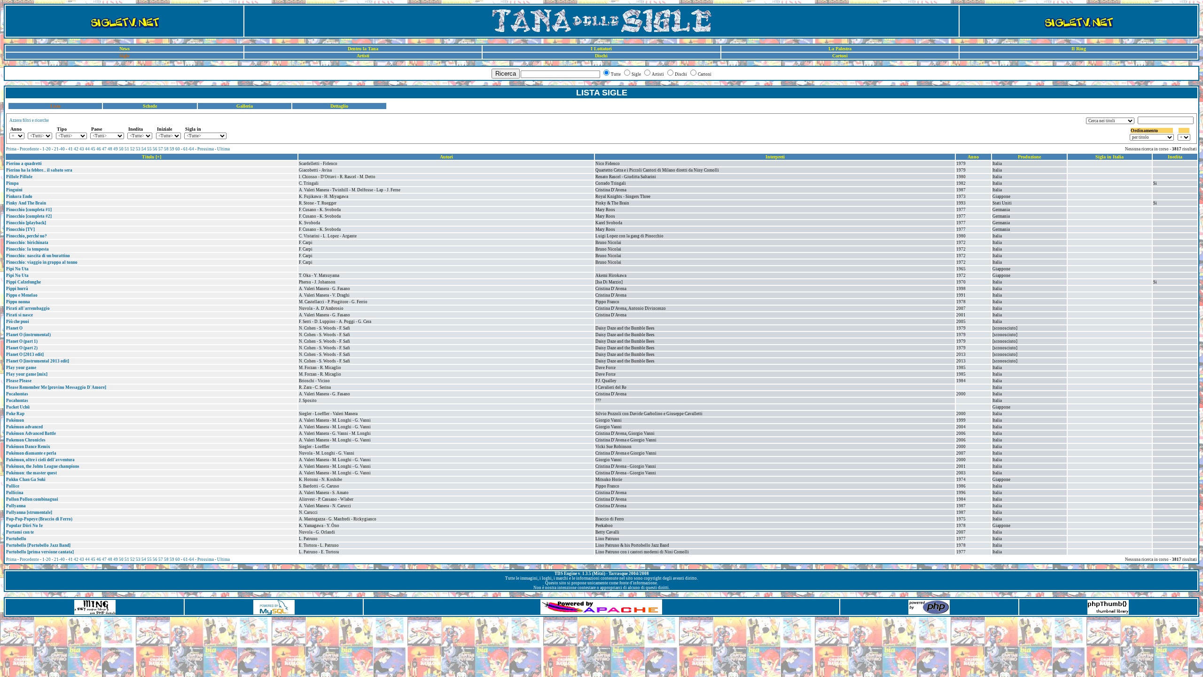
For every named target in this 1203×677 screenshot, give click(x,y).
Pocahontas (17, 394)
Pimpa (12, 183)
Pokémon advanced (24, 427)
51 (127, 149)
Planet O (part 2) (22, 348)
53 (138, 149)
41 (70, 149)
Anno (973, 156)
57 (160, 149)
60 (177, 149)
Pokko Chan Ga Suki (26, 479)
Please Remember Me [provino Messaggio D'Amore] (56, 387)
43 (81, 149)
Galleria (244, 106)
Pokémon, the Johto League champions (42, 466)
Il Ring (1078, 48)
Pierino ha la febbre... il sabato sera (39, 170)
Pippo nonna (18, 301)
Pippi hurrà (17, 288)
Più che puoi (17, 321)
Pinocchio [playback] (26, 222)
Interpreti (775, 156)
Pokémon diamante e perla (31, 453)
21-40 (59, 149)
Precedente (29, 149)
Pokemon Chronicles (26, 440)
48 (110, 149)
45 (93, 149)
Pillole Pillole (19, 176)
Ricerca (505, 73)
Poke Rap (15, 413)
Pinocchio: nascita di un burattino (38, 255)
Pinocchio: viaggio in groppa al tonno (42, 262)
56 (155, 149)
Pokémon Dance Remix (28, 446)
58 (166, 149)
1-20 (46, 149)
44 (87, 149)
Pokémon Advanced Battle (31, 433)
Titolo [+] (151, 156)
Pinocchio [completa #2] (29, 216)
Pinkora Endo (19, 196)
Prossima (205, 149)
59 (172, 149)
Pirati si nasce (19, 315)
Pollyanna (16, 506)
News (124, 48)
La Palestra (839, 48)
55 (149, 149)
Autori (446, 156)
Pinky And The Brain (26, 203)
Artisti (363, 55)
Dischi (601, 55)
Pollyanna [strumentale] (29, 512)
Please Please (18, 380)
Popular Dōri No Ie (24, 525)
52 (132, 149)
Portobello (16, 538)
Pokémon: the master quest (31, 473)
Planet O (14, 328)
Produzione (1029, 156)
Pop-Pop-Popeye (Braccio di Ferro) (39, 519)
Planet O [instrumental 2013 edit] (37, 361)
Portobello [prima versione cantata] (40, 552)
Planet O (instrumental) (28, 334)
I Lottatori (601, 48)
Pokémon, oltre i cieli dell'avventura (40, 459)
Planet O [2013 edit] (25, 354)
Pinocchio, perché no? (26, 236)
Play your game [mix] (26, 374)
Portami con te (20, 532)
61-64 (188, 149)
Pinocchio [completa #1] (29, 209)
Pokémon (15, 420)
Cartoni (840, 55)
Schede (150, 106)
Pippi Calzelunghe (23, 282)
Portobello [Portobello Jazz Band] (38, 545)
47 (104, 149)
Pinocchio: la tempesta (27, 249)
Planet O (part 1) (22, 341)
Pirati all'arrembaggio (28, 308)
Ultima (223, 149)
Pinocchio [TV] (20, 229)
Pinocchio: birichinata (27, 242)
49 (115, 149)
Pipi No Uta (17, 269)
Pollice (12, 486)
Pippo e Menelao (22, 295)
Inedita (1175, 156)
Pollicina (14, 492)
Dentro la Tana (363, 48)
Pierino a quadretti (24, 163)
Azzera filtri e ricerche (29, 120)
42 (76, 149)
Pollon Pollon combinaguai (32, 499)
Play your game (21, 367)
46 (98, 149)
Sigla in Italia (1109, 156)
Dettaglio (339, 106)
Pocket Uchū (18, 407)
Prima (11, 149)
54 (143, 149)
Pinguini (14, 190)
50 (121, 149)
